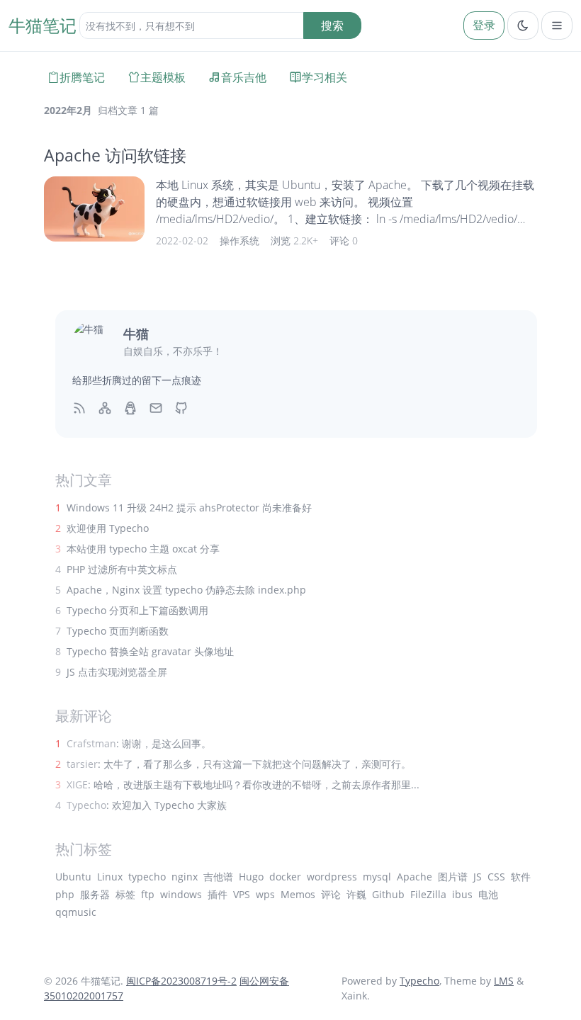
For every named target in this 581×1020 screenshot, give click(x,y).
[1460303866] (130, 406)
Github (388, 894)
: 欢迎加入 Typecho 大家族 (147, 805)
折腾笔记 (82, 77)
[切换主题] (522, 25)
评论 (331, 894)
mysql (377, 876)
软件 (521, 876)
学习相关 (324, 77)
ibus (462, 894)
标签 (125, 894)
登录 (484, 25)
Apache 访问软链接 (115, 155)
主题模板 (163, 77)
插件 (217, 894)
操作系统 (239, 240)
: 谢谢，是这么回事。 (139, 743)
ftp (147, 894)
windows (181, 894)
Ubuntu (73, 876)
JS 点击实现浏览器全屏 (117, 672)
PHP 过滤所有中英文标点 (122, 569)
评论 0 (343, 240)
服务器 (95, 894)
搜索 (332, 25)
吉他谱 (218, 876)
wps (265, 894)
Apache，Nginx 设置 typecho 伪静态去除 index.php (186, 589)
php (64, 894)
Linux (110, 876)
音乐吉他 (243, 77)
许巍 (356, 894)
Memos (298, 894)
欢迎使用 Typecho (108, 528)
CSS (496, 876)
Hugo (251, 876)
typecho (147, 876)
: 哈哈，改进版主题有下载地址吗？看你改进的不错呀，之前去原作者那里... (243, 784)
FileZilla (428, 894)
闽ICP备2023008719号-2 (181, 980)
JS (477, 876)
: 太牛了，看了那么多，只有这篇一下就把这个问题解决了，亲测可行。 (239, 764)
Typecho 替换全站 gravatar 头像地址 (150, 651)
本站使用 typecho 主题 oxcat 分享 (143, 548)
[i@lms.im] (156, 406)
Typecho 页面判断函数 (118, 631)
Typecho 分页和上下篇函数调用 (137, 610)
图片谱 (453, 876)
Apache (414, 876)
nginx (184, 876)
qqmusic (75, 912)
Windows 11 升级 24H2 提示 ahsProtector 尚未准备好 (189, 507)
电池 (488, 894)
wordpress (332, 876)
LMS (504, 980)
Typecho (419, 980)
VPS (241, 894)
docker (285, 876)
